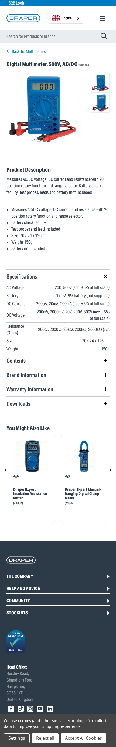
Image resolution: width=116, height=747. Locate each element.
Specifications (21, 276)
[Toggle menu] (102, 18)
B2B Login (17, 3)
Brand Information (26, 375)
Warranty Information (29, 389)
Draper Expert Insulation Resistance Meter (30, 493)
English (67, 18)
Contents (16, 360)
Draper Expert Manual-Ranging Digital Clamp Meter (83, 493)
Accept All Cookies (83, 738)
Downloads (18, 403)
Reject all (45, 738)
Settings (16, 738)
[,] (32, 456)
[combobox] (66, 18)
